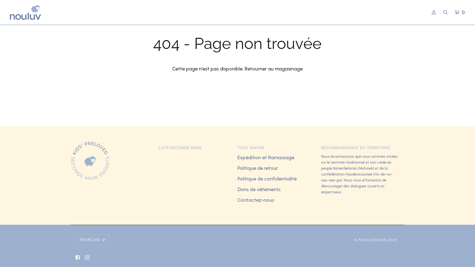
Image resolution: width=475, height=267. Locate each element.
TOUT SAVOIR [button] (251, 148)
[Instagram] (87, 257)
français (90, 240)
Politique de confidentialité (267, 179)
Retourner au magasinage (274, 69)
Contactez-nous (256, 200)
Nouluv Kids (372, 240)
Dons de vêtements (259, 189)
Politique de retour (258, 168)
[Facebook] (77, 257)
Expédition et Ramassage (266, 157)
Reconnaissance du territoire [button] (355, 148)
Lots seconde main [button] (180, 148)
